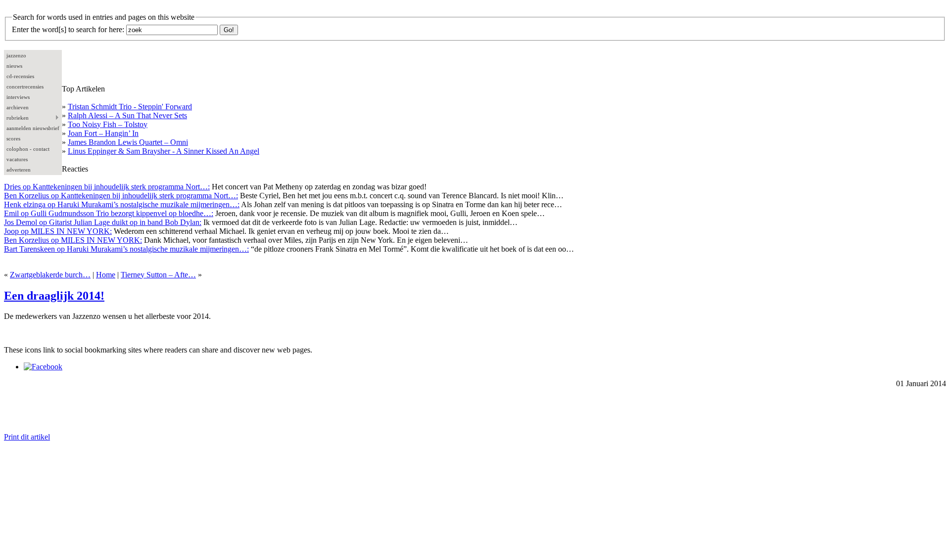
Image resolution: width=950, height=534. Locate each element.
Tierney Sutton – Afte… (158, 274)
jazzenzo (16, 55)
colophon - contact (27, 149)
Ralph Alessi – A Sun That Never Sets (127, 115)
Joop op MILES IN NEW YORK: (58, 231)
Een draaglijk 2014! (54, 295)
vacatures (17, 159)
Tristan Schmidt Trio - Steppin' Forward (130, 106)
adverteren (18, 170)
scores (13, 138)
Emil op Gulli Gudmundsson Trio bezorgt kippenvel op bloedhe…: (108, 213)
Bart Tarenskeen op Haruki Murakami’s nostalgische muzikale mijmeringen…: (126, 249)
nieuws (14, 66)
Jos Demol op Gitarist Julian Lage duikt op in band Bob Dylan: (102, 222)
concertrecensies (25, 86)
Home (105, 274)
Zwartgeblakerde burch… (50, 274)
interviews (18, 97)
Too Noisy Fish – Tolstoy (107, 124)
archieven (17, 107)
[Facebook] (43, 366)
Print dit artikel (27, 437)
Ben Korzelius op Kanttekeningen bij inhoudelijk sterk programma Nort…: (121, 195)
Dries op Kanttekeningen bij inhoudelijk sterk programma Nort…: (107, 186)
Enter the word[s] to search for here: (68, 29)
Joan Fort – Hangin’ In (103, 133)
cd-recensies (20, 76)
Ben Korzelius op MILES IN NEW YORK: (73, 240)
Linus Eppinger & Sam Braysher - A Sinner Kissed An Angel (163, 151)
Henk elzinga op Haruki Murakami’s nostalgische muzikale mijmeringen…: (121, 204)
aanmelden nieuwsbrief (32, 128)
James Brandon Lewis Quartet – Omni (128, 142)
